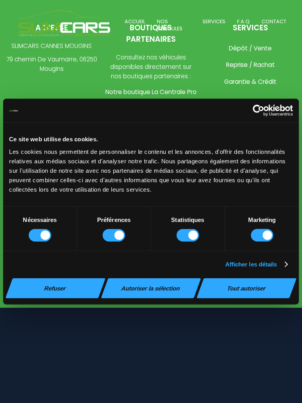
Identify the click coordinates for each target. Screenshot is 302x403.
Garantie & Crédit (250, 82)
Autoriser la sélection (150, 288)
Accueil (135, 21)
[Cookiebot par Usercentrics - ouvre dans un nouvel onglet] (258, 110)
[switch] (114, 235)
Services (214, 21)
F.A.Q (243, 21)
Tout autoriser (246, 288)
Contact (273, 21)
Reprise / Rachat (250, 65)
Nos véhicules (169, 25)
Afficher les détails (251, 264)
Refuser (55, 288)
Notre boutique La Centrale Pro (151, 92)
